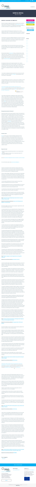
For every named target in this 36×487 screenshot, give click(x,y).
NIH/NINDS (15, 452)
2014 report (9, 121)
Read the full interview (7, 58)
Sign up (2, 135)
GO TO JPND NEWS (30, 20)
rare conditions (14, 74)
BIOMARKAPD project (8, 367)
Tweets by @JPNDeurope (16, 469)
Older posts (3, 458)
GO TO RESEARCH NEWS (30, 22)
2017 (17, 14)
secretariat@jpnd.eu (27, 0)
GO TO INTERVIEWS (30, 24)
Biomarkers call (18, 367)
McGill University (14, 360)
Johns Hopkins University (15, 259)
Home (15, 14)
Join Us (6, 480)
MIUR (5, 101)
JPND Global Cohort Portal (19, 24)
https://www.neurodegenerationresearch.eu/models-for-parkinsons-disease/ (14, 157)
